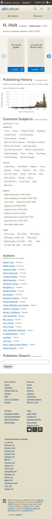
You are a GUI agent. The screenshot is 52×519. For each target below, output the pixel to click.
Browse (37, 16)
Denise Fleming (9, 348)
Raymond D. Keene (11, 298)
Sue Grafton (8, 294)
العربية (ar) (8, 442)
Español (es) (9, 454)
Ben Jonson (8, 319)
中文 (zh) (8, 486)
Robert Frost (8, 262)
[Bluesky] (29, 429)
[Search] (35, 8)
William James (9, 266)
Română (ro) (9, 474)
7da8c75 (18, 515)
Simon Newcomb (10, 273)
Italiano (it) (8, 466)
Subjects (30, 394)
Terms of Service (11, 399)
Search (8, 366)
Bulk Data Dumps (11, 419)
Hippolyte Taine (9, 269)
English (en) (9, 451)
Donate (26, 3)
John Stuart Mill (10, 316)
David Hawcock (9, 280)
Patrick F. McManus (11, 312)
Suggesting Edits (34, 419)
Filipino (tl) (8, 489)
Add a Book (32, 422)
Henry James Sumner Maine (15, 344)
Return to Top (32, 402)
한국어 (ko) (9, 468)
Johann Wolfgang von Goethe (16, 305)
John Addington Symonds (14, 330)
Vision (7, 385)
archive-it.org (27, 510)
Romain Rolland (9, 291)
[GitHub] (40, 429)
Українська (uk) (11, 483)
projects (11, 508)
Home (29, 385)
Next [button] (49, 60)
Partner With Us (11, 391)
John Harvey (8, 323)
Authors (30, 391)
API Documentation (12, 417)
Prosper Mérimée (10, 301)
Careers (7, 394)
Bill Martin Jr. (8, 287)
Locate (15, 69)
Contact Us (31, 417)
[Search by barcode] (41, 8)
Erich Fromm (8, 327)
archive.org (12, 510)
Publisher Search (16, 356)
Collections (31, 397)
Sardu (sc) (8, 477)
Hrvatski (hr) (9, 463)
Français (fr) (9, 457)
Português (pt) (10, 471)
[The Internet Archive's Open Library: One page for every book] (11, 9)
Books (29, 388)
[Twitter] (34, 429)
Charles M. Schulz (10, 284)
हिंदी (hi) (7, 460)
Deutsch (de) (9, 448)
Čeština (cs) (9, 445)
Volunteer (8, 388)
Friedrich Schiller (10, 276)
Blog (6, 397)
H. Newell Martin (10, 334)
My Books (13, 16)
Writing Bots (9, 422)
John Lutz (7, 341)
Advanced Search (34, 399)
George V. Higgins (11, 309)
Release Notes (33, 425)
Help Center (32, 414)
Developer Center (11, 414)
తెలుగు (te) (8, 480)
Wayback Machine (32, 508)
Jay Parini (7, 337)
